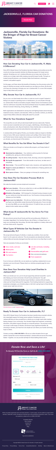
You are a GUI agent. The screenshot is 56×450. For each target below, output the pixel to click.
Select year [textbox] (17, 379)
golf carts (45, 251)
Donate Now (42, 3)
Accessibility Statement (31, 445)
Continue (28, 390)
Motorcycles (10, 249)
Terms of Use (21, 445)
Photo (4, 59)
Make (14, 382)
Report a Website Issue (49, 445)
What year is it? (16, 376)
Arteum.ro (10, 307)
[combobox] (28, 378)
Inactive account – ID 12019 (14, 59)
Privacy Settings (13, 445)
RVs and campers (11, 252)
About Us (28, 424)
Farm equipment (36, 257)
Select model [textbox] (33, 384)
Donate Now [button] (28, 20)
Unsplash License (28, 59)
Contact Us (28, 423)
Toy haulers (9, 255)
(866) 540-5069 (49, 4)
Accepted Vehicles (28, 419)
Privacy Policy (5, 445)
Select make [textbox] (18, 384)
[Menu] (53, 4)
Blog (28, 426)
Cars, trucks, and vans (13, 247)
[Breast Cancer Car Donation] (12, 4)
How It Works (28, 421)
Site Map (40, 445)
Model (29, 382)
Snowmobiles (35, 251)
